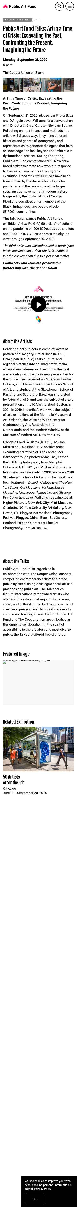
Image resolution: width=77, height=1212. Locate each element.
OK (35, 1199)
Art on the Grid (28, 223)
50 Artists (11, 776)
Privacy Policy (42, 1189)
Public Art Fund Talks (17, 20)
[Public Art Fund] (20, 7)
